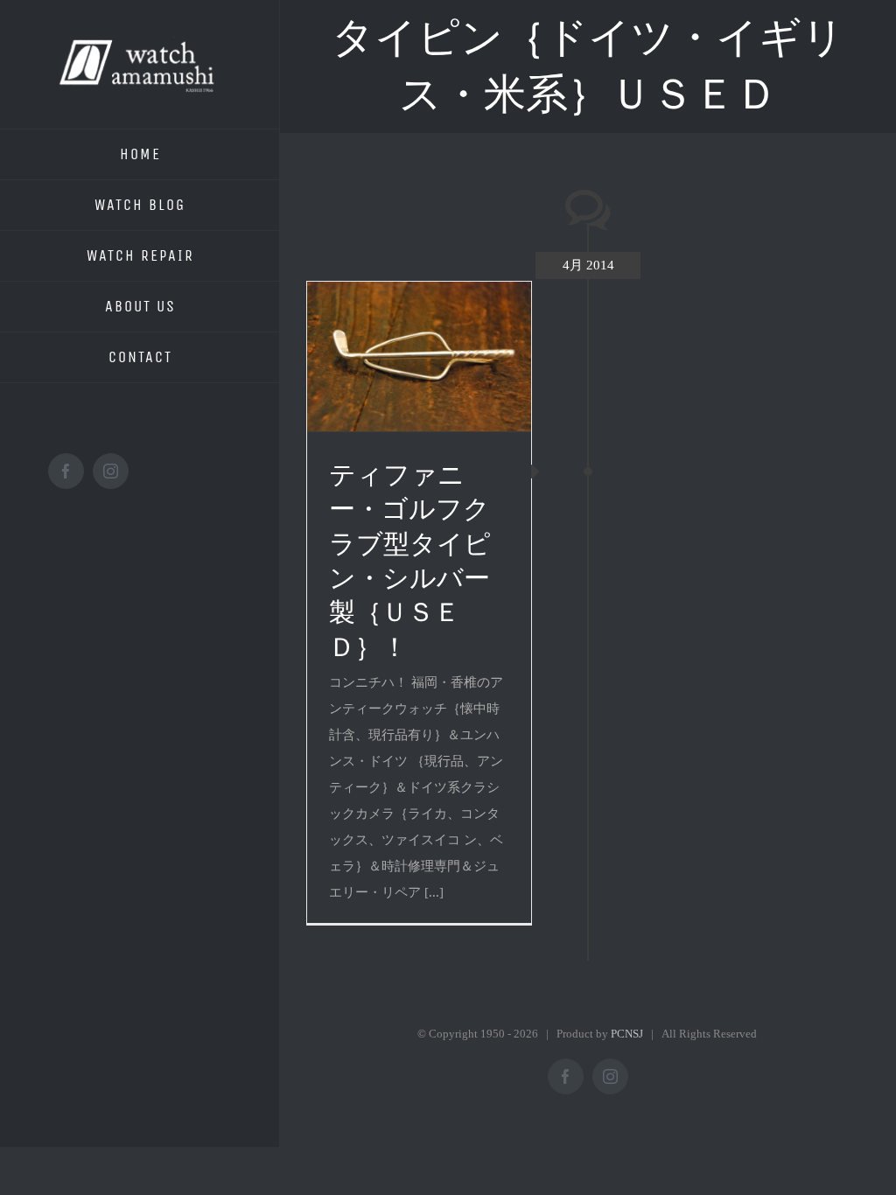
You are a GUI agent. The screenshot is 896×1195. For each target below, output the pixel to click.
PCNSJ (627, 1033)
